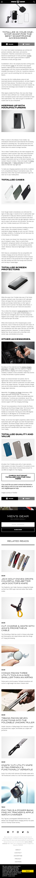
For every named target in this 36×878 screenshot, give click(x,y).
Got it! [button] (28, 871)
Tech (3, 807)
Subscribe (18, 530)
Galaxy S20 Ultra (18, 163)
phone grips (4, 369)
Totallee (29, 56)
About (18, 850)
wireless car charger (16, 392)
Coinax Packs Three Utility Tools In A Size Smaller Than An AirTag (17, 675)
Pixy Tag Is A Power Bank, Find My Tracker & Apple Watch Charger (17, 812)
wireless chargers (26, 367)
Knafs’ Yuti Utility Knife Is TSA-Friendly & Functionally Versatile (17, 767)
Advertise (18, 856)
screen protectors (23, 311)
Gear (3, 575)
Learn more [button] (11, 875)
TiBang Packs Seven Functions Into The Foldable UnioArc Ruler (17, 720)
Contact (18, 853)
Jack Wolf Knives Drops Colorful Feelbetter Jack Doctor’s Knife (17, 581)
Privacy (18, 859)
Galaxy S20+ (8, 163)
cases (12, 66)
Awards (18, 862)
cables (12, 369)
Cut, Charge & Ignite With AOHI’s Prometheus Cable (17, 628)
